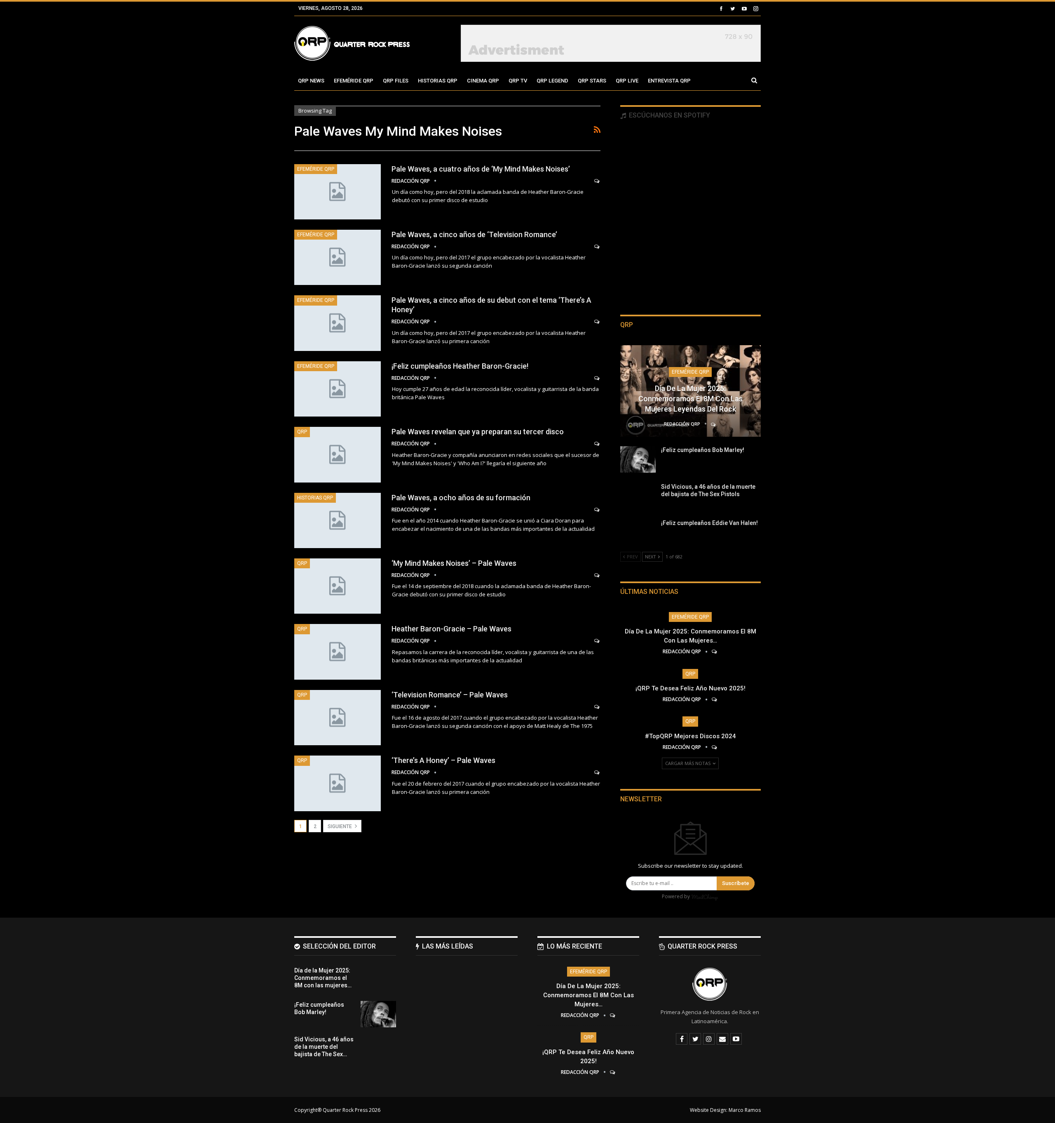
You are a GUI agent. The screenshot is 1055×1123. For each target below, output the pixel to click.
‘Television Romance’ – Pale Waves (450, 694)
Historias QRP (437, 81)
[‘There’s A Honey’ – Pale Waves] (337, 783)
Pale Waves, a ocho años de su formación (461, 497)
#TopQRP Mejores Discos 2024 (690, 736)
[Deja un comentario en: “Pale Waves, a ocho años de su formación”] (597, 510)
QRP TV (518, 81)
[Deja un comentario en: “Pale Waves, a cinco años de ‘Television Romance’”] (597, 246)
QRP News (311, 81)
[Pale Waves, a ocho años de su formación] (337, 520)
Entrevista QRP (669, 81)
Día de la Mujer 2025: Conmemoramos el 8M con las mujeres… (588, 995)
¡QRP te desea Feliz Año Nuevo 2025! (690, 688)
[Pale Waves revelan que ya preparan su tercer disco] (337, 454)
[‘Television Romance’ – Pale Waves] (337, 717)
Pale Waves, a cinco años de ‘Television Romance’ (474, 234)
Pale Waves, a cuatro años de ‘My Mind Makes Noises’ (481, 169)
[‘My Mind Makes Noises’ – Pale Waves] (337, 586)
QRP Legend (552, 81)
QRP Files (395, 81)
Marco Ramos (745, 1110)
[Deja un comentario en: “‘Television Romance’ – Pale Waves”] (597, 707)
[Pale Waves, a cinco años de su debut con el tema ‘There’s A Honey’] (337, 323)
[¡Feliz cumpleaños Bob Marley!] (638, 459)
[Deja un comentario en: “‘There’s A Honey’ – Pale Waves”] (597, 772)
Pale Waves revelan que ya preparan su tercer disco (478, 431)
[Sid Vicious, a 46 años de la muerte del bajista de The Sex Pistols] (638, 496)
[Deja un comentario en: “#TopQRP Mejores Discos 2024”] (715, 747)
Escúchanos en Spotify (668, 115)
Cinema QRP (483, 81)
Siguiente (340, 826)
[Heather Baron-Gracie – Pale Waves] (337, 651)
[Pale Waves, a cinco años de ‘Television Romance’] (337, 257)
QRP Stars (592, 81)
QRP (302, 432)
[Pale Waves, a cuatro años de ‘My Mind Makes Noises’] (337, 191)
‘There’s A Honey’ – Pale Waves (443, 760)
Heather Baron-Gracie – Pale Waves (451, 628)
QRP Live (627, 81)
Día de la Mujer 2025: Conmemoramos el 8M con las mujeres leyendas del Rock (690, 398)
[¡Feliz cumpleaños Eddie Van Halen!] (638, 532)
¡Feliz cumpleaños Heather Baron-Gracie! (460, 366)
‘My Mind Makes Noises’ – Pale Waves (454, 563)
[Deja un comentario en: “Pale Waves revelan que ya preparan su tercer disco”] (597, 444)
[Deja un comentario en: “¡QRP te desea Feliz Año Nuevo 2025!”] (715, 699)
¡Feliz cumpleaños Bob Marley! (702, 450)
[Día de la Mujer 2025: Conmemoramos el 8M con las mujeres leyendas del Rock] (378, 980)
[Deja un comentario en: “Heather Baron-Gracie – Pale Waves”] (597, 641)
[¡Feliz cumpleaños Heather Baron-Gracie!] (337, 389)
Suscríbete (735, 883)
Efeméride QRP (353, 81)
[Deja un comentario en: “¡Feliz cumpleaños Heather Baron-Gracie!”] (597, 378)
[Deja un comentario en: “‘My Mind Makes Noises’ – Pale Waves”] (597, 575)
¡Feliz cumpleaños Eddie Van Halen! (709, 523)
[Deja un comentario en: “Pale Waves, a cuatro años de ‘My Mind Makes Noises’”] (597, 181)
